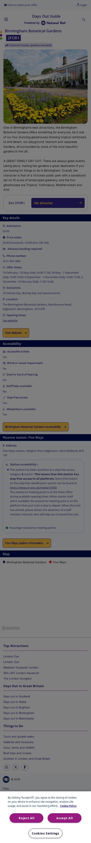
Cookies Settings (45, 833)
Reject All (26, 818)
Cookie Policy (68, 805)
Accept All (64, 818)
